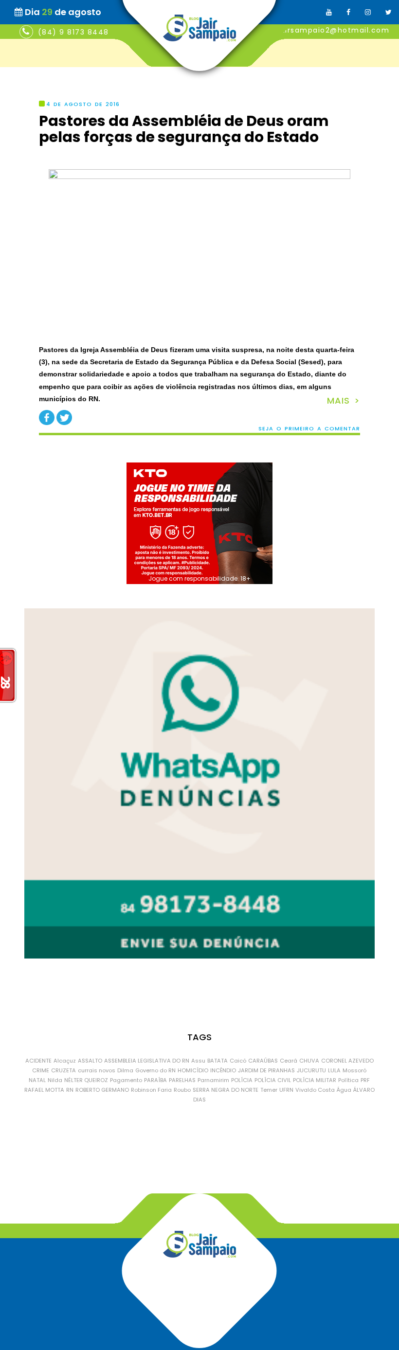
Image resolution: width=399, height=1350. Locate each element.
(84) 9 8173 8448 (73, 32)
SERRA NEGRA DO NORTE (225, 1090)
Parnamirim (213, 1080)
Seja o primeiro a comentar (309, 428)
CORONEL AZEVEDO (347, 1061)
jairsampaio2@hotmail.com (333, 30)
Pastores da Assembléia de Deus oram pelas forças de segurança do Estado (184, 128)
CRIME (40, 1070)
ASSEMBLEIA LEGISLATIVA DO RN (146, 1061)
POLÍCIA (242, 1080)
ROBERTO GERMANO (102, 1090)
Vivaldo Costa (315, 1090)
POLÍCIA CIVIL (272, 1080)
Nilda (55, 1080)
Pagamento (126, 1080)
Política (348, 1080)
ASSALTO (90, 1061)
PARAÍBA (155, 1080)
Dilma (125, 1070)
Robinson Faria (151, 1090)
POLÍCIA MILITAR (314, 1080)
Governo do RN (155, 1070)
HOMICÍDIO (193, 1070)
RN (69, 1090)
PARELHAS (182, 1080)
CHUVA (309, 1061)
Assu (198, 1061)
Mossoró (354, 1070)
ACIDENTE (38, 1061)
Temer (268, 1090)
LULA (334, 1070)
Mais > (343, 400)
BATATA (217, 1061)
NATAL (37, 1080)
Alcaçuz (65, 1061)
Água (344, 1090)
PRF (365, 1080)
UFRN (286, 1090)
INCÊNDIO (223, 1070)
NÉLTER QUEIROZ (86, 1080)
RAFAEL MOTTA (44, 1090)
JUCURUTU (311, 1070)
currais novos (96, 1070)
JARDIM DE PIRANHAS (266, 1070)
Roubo (182, 1090)
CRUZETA (63, 1070)
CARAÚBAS (263, 1061)
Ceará (288, 1061)
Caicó (238, 1061)
